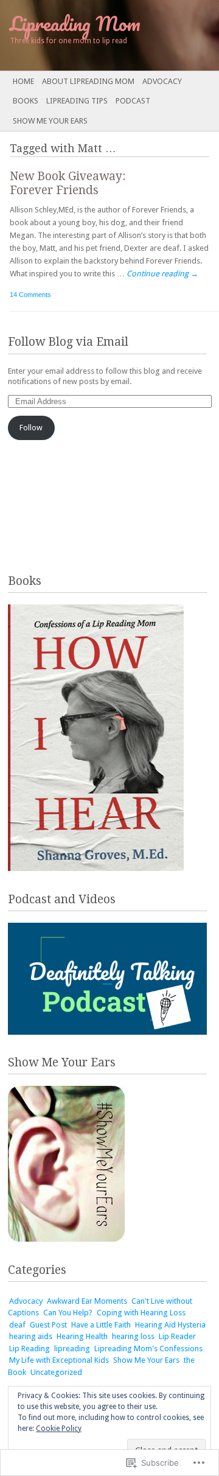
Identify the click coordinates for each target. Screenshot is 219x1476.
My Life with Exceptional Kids (59, 1360)
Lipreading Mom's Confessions (148, 1348)
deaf (17, 1324)
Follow (31, 427)
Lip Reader (177, 1336)
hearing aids (30, 1336)
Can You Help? (67, 1312)
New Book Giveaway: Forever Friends (67, 183)
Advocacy (162, 81)
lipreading (72, 1348)
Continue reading (162, 273)
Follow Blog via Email (68, 342)
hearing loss (133, 1336)
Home (23, 81)
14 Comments (30, 294)
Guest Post (48, 1324)
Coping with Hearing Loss (141, 1312)
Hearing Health (82, 1336)
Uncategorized (56, 1372)
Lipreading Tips (77, 100)
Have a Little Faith (101, 1324)
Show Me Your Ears (50, 120)
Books (25, 100)
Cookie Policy (59, 1428)
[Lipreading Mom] (87, 35)
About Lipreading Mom (88, 81)
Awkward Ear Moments (87, 1301)
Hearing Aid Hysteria (170, 1324)
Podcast (133, 100)
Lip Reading (29, 1348)
